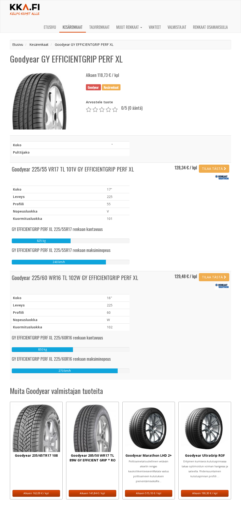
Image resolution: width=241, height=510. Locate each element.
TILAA (212, 168)
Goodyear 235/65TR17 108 (36, 455)
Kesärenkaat (73, 27)
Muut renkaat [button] (128, 27)
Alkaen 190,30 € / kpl (204, 493)
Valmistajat (177, 27)
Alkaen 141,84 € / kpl (92, 493)
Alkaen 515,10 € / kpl (148, 493)
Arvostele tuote (99, 102)
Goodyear (93, 87)
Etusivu (50, 27)
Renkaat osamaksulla (210, 27)
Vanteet (155, 27)
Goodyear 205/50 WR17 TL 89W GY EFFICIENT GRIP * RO (92, 457)
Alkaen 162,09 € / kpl (36, 493)
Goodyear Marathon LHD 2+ (148, 455)
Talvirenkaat (99, 27)
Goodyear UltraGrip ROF (205, 455)
